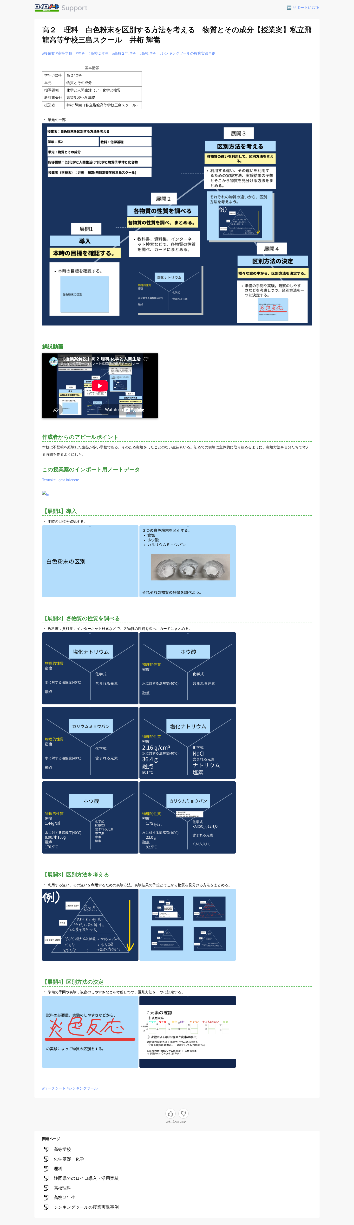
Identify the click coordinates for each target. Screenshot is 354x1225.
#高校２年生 (99, 53)
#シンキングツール (82, 1088)
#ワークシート (54, 1088)
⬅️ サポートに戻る (303, 8)
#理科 (80, 53)
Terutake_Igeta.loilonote (60, 480)
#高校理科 (147, 53)
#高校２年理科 (124, 53)
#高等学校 (64, 53)
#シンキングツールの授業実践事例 (187, 53)
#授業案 (48, 53)
